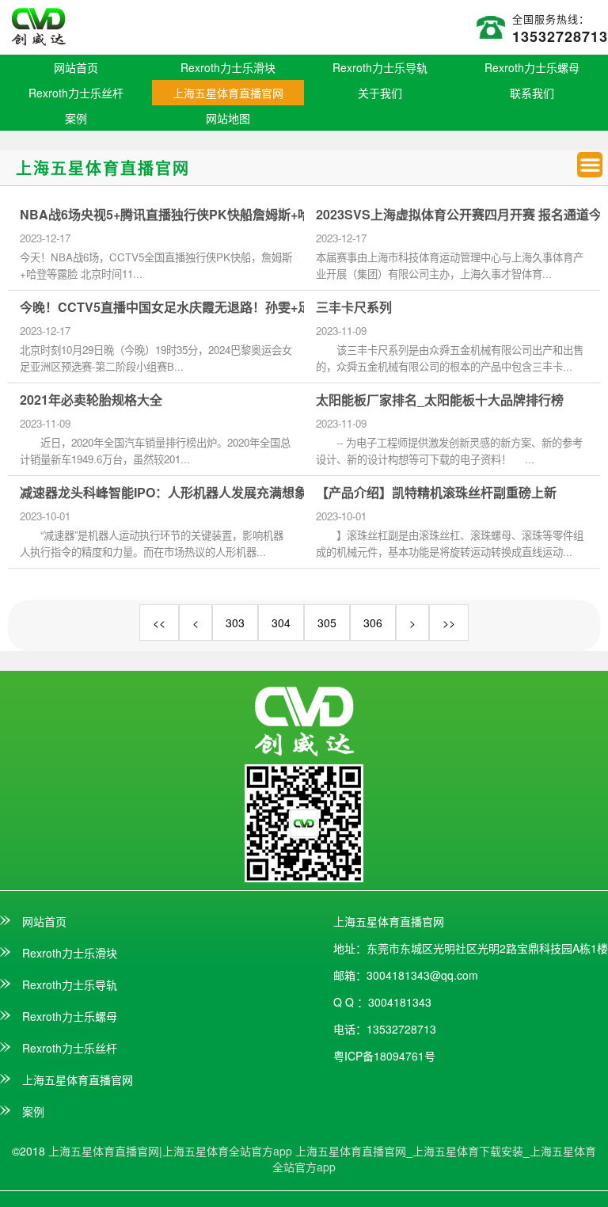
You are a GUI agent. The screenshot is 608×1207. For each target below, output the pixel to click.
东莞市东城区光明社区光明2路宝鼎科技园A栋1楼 (487, 948)
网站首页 (76, 67)
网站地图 (228, 118)
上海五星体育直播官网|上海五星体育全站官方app (170, 1151)
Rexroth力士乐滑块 (228, 67)
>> (449, 622)
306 (372, 622)
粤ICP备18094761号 (384, 1056)
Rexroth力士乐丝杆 (76, 93)
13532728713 (560, 36)
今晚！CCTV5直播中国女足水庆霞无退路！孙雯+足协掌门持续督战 (209, 307)
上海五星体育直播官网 (228, 93)
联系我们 (532, 93)
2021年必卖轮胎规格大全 (91, 400)
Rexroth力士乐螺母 (532, 67)
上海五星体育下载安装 (467, 1151)
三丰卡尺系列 (354, 307)
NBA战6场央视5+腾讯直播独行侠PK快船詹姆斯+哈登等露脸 (190, 214)
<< (159, 622)
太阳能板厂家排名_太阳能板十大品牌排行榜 (440, 400)
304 (281, 622)
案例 (76, 118)
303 (235, 622)
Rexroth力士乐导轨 (380, 67)
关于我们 (380, 93)
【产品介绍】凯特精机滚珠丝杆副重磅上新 (436, 492)
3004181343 (399, 1002)
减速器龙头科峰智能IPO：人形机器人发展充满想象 (163, 492)
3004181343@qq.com (422, 975)
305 (326, 622)
